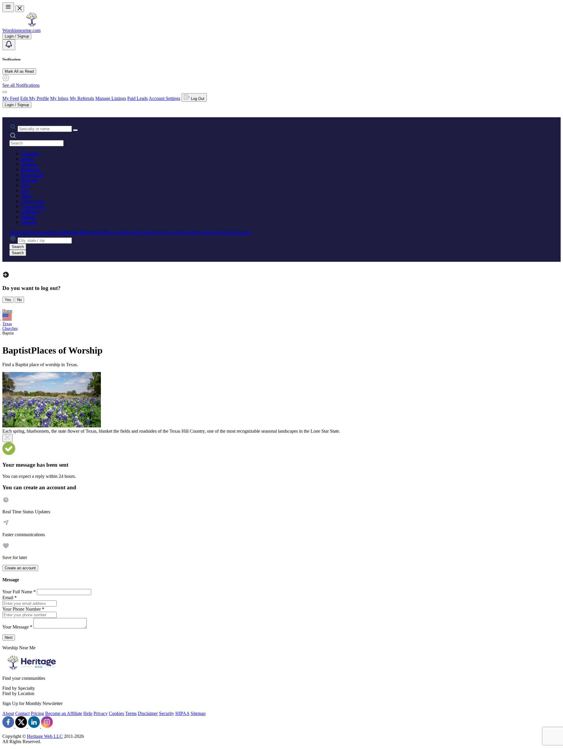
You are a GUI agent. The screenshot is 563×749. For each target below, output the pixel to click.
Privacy (101, 713)
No (19, 300)
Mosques (29, 179)
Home (7, 311)
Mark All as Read (19, 71)
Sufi (25, 190)
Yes (8, 300)
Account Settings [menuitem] (164, 98)
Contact (22, 713)
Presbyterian (32, 174)
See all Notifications (21, 85)
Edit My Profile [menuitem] (34, 98)
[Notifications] (8, 44)
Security (166, 713)
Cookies (116, 713)
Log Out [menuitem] (197, 98)
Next (9, 637)
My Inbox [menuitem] (59, 98)
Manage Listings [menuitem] (110, 98)
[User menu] (4, 92)
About (8, 713)
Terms (131, 713)
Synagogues (32, 200)
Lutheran (29, 164)
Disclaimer (148, 713)
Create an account (20, 568)
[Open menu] (8, 7)
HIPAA (182, 713)
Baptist (27, 158)
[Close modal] (7, 438)
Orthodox (30, 211)
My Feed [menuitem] (10, 98)
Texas (7, 324)
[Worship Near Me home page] (31, 25)
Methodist (30, 169)
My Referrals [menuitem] (82, 98)
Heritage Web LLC (45, 736)
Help (87, 713)
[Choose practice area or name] (75, 130)
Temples (29, 222)
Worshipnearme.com (21, 30)
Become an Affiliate (63, 713)
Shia (25, 185)
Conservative (33, 206)
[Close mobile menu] (19, 8)
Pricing (37, 713)
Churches (30, 153)
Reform (28, 216)
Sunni (26, 195)
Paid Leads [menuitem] (137, 98)
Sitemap (198, 713)
